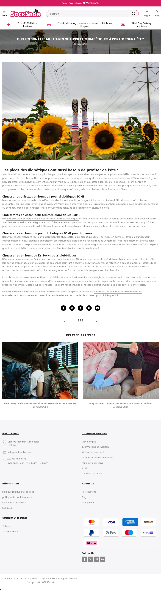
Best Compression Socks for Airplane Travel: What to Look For (40, 403)
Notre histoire (89, 491)
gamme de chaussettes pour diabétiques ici (93, 295)
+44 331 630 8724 (16, 459)
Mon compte (89, 441)
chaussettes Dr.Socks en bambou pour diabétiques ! (48, 259)
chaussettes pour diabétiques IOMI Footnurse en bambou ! (93, 237)
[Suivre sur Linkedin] (102, 559)
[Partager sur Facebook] (63, 308)
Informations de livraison (95, 446)
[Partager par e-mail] (97, 308)
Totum (6, 526)
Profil (84, 468)
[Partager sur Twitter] (72, 308)
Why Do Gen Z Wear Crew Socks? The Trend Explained (120, 403)
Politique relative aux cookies (18, 491)
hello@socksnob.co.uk (19, 452)
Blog (84, 497)
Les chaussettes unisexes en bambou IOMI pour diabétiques (35, 200)
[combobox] (87, 13)
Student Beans (10, 531)
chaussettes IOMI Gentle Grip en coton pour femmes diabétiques (42, 218)
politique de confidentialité (17, 497)
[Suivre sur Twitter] (90, 559)
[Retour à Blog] (80, 322)
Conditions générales (14, 502)
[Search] (134, 13)
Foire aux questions (92, 463)
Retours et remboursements (97, 457)
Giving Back (88, 502)
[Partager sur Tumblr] (80, 308)
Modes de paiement (93, 452)
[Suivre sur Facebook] (84, 559)
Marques (7, 508)
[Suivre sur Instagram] (96, 559)
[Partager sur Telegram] (89, 308)
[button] (6, 589)
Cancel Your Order (92, 473)
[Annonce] (80, 3)
